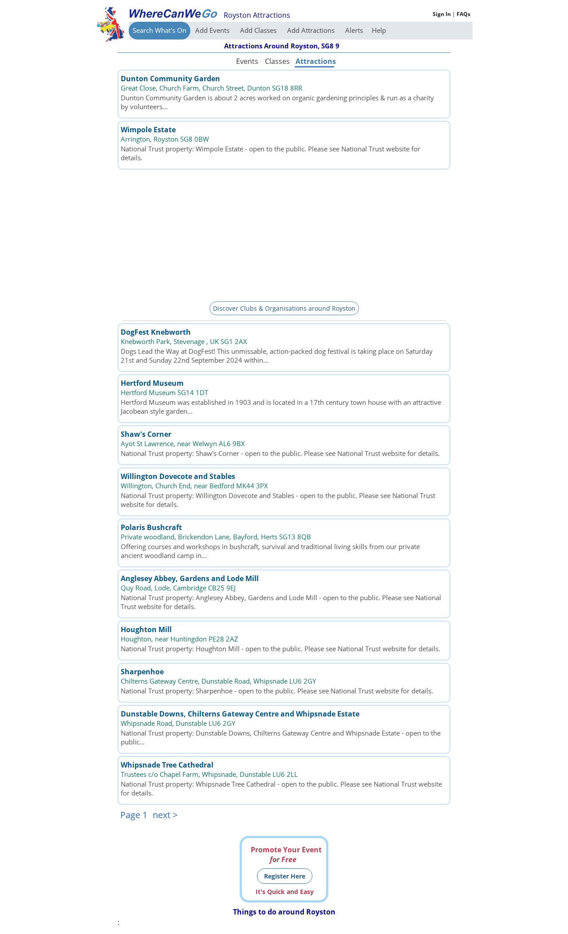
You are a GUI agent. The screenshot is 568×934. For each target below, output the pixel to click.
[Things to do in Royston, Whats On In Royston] (173, 13)
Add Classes (259, 30)
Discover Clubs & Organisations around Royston (284, 308)
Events (247, 61)
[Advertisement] (284, 234)
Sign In (442, 14)
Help (379, 30)
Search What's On (159, 30)
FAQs (463, 14)
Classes (277, 61)
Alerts (354, 30)
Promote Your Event (286, 854)
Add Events (213, 30)
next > (165, 815)
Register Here (284, 876)
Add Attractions (311, 30)
